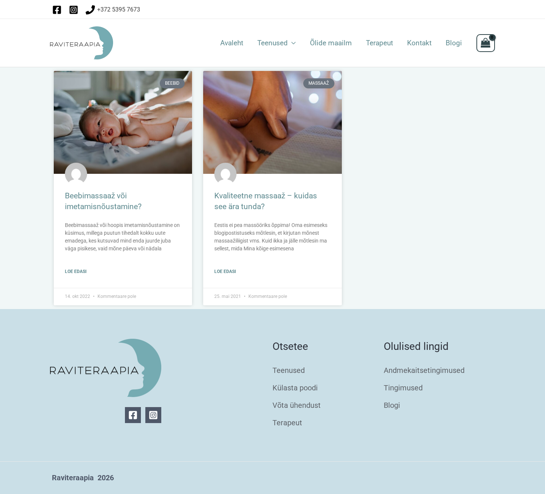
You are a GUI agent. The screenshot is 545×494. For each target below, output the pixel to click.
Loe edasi (76, 271)
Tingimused (403, 387)
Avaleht (231, 43)
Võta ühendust (296, 405)
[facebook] (58, 9)
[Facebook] (133, 415)
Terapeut (379, 43)
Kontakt (419, 43)
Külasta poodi (295, 387)
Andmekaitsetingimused (424, 370)
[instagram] (75, 9)
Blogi (454, 43)
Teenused (272, 43)
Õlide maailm (331, 43)
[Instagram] (153, 415)
